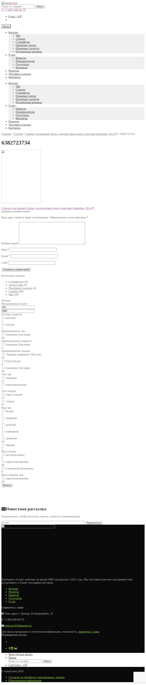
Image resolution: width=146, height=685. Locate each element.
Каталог (13, 32)
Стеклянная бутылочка (19, 468)
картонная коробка (17, 461)
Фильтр (7, 485)
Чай (18, 35)
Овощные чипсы (26, 45)
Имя (5, 249)
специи (10, 401)
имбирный (12, 431)
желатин (11, 317)
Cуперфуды (23, 42)
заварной (11, 377)
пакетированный (16, 384)
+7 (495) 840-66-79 (14, 9)
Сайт (4, 262)
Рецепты (14, 70)
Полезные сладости (27, 48)
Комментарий (9, 243)
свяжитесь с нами (88, 631)
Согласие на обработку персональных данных (37, 677)
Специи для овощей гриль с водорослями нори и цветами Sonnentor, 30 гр (71, 133)
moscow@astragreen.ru (18, 625)
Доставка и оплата (20, 73)
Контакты (22, 67)
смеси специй (14, 394)
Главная (6, 133)
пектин (10, 324)
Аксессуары (16, 284)
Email (5, 256)
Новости (21, 57)
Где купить (22, 64)
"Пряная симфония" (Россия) (23, 354)
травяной (11, 438)
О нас (12, 54)
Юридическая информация (25, 680)
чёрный (10, 445)
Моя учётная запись (21, 654)
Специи (20, 38)
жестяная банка (15, 454)
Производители (25, 61)
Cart (18, 665)
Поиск (39, 6)
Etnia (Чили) (13, 361)
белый (9, 411)
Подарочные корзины (29, 51)
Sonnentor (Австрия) (18, 334)
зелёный (11, 424)
